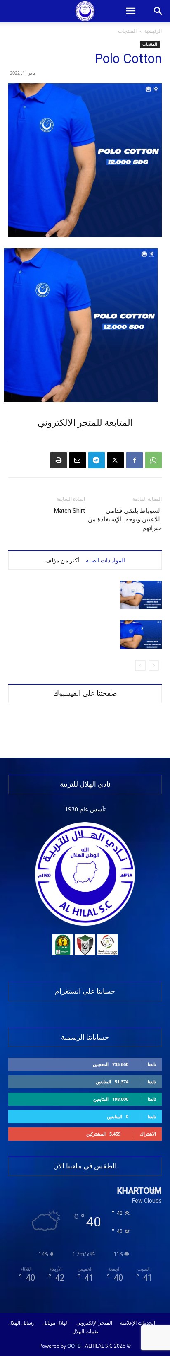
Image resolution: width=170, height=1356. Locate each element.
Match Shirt (69, 510)
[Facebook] (134, 460)
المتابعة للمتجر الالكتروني (85, 422)
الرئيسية (153, 30)
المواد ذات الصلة (105, 560)
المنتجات (127, 30)
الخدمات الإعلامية (137, 1323)
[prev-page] (154, 665)
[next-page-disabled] (140, 665)
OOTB (74, 1345)
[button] (130, 11)
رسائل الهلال (21, 1323)
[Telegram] (96, 460)
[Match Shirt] (141, 595)
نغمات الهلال (85, 1331)
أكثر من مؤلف (62, 560)
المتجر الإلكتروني (94, 1323)
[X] (115, 460)
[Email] (77, 460)
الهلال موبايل (55, 1323)
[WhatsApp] (153, 460)
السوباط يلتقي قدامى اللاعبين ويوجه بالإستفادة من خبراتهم (125, 519)
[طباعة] (58, 460)
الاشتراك (148, 1134)
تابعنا (152, 1064)
